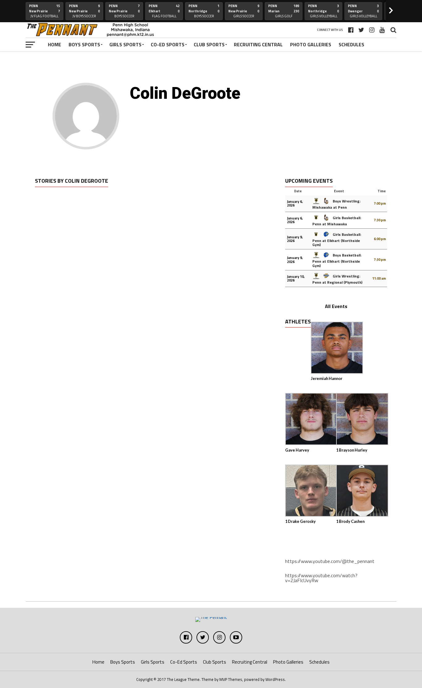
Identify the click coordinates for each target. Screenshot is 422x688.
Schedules (351, 44)
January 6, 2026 (295, 203)
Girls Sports (125, 44)
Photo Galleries (310, 44)
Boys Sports (84, 44)
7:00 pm (380, 203)
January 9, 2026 (295, 239)
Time (382, 191)
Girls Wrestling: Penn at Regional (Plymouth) (337, 279)
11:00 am (379, 278)
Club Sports (209, 44)
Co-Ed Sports (167, 44)
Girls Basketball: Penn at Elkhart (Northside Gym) (336, 239)
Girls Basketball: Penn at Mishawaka (336, 221)
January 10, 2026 (296, 278)
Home (54, 44)
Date (298, 191)
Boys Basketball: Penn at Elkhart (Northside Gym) (336, 260)
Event (339, 191)
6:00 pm (380, 238)
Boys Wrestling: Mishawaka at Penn (336, 204)
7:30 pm (380, 220)
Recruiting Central (258, 44)
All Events (336, 306)
